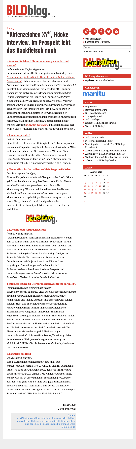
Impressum (91, 106)
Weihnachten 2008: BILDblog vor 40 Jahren (107, 157)
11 (89, 186)
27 (96, 192)
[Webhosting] (94, 95)
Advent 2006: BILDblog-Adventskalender (105, 150)
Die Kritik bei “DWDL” (37, 124)
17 (85, 189)
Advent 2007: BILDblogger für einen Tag (105, 153)
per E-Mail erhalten (99, 80)
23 (108, 189)
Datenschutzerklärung (96, 109)
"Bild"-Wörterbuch (94, 137)
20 (96, 189)
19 (92, 189)
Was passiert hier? (94, 38)
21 (100, 189)
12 (92, 186)
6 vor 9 (10, 28)
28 (100, 192)
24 (85, 192)
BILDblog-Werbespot (95, 113)
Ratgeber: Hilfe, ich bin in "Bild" (101, 122)
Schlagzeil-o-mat (93, 116)
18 (89, 189)
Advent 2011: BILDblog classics (100, 160)
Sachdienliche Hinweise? (97, 41)
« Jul (84, 202)
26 (92, 192)
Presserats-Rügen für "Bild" (99, 140)
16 (108, 186)
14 (100, 186)
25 (89, 192)
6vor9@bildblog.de (68, 425)
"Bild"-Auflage (92, 119)
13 (96, 186)
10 (85, 186)
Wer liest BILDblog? (95, 126)
